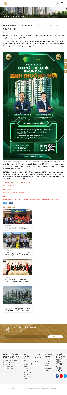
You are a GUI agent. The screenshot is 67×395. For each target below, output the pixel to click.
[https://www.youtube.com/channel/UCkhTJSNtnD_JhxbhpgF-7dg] (65, 64)
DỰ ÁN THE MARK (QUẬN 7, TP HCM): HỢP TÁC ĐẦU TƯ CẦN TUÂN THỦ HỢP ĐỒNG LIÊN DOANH (17, 301)
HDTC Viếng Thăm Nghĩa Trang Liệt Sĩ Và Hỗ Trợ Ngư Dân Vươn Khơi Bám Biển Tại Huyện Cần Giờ (18, 254)
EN (57, 3)
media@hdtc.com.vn (11, 371)
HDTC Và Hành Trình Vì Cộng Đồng (13, 223)
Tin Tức (47, 366)
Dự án (47, 361)
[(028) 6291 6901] (65, 67)
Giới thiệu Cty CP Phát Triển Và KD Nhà (28, 364)
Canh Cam (54, 388)
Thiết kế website (45, 388)
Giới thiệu (47, 359)
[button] (62, 3)
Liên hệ (47, 370)
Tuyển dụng (48, 368)
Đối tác (47, 363)
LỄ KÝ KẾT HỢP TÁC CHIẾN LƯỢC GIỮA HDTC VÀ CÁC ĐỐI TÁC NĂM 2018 (16, 281)
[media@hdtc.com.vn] (65, 71)
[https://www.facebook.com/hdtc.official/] (65, 60)
